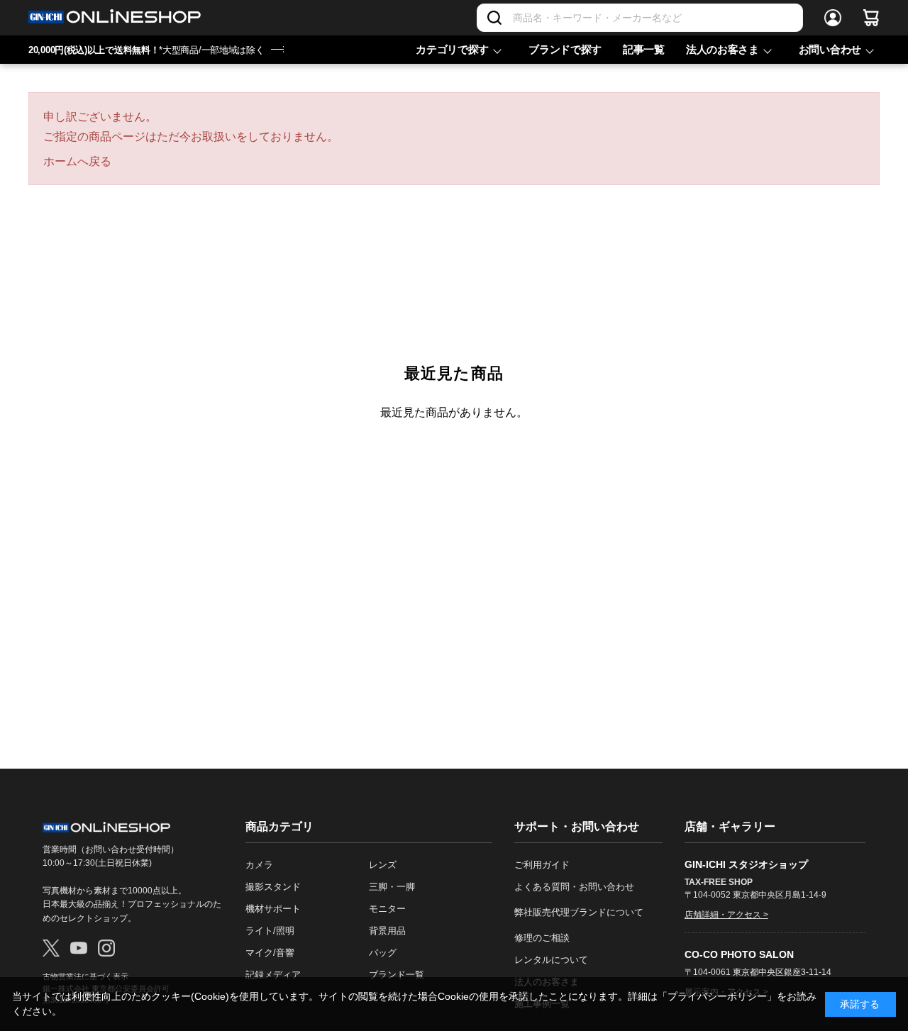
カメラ (259, 864)
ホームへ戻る (77, 161)
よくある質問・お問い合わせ (574, 886)
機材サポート (273, 908)
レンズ (383, 864)
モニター (387, 908)
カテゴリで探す (452, 49)
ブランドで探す (565, 49)
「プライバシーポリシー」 (717, 996)
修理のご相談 (542, 937)
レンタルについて (551, 959)
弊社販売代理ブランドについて (578, 912)
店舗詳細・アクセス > (726, 915)
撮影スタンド (273, 886)
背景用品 (387, 930)
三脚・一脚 (392, 886)
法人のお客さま (722, 49)
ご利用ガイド (542, 864)
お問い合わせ (830, 49)
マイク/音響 (269, 952)
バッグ (383, 952)
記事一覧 (644, 49)
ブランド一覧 (396, 974)
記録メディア (273, 974)
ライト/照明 (269, 930)
